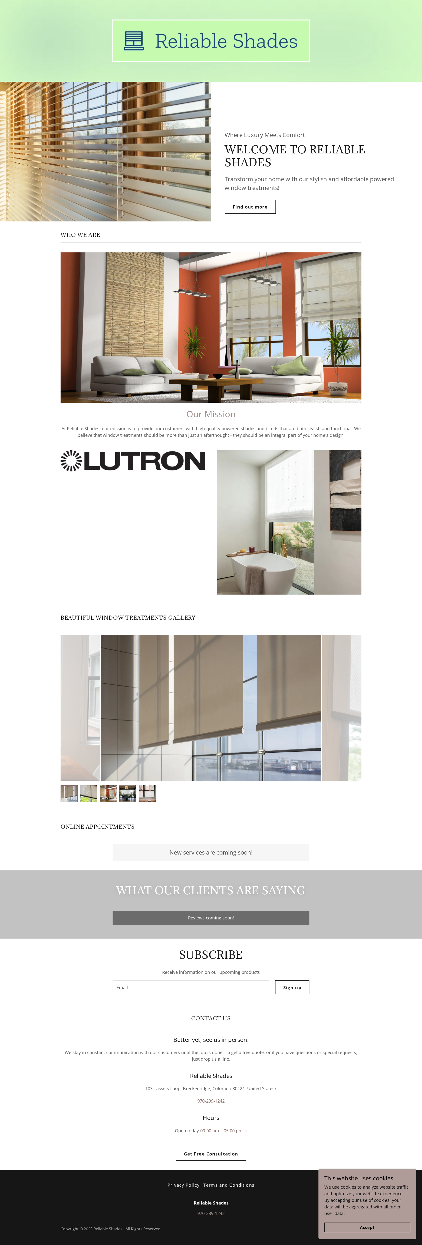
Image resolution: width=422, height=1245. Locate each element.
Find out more (250, 207)
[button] (245, 1131)
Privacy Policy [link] (184, 1185)
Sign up (292, 987)
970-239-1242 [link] (211, 1101)
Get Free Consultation (211, 1154)
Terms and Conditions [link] (228, 1185)
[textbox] (191, 987)
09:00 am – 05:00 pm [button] (221, 1131)
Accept (367, 1227)
